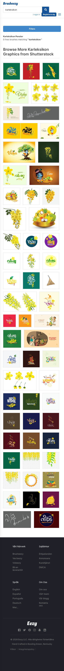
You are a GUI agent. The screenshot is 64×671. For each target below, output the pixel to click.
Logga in (36, 14)
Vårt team (44, 594)
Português (18, 598)
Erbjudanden (45, 553)
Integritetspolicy (26, 649)
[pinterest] (29, 630)
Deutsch (17, 603)
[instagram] (34, 630)
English (16, 589)
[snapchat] (39, 630)
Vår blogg (44, 598)
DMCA (42, 567)
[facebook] (19, 630)
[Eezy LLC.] (32, 623)
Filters (32, 29)
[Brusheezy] (10, 3)
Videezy (17, 562)
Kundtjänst (44, 562)
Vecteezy (17, 558)
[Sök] (45, 10)
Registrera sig (49, 14)
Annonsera (44, 558)
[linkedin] (44, 630)
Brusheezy (18, 553)
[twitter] (24, 630)
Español (17, 594)
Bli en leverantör (18, 568)
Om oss (43, 589)
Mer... (15, 607)
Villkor (13, 649)
